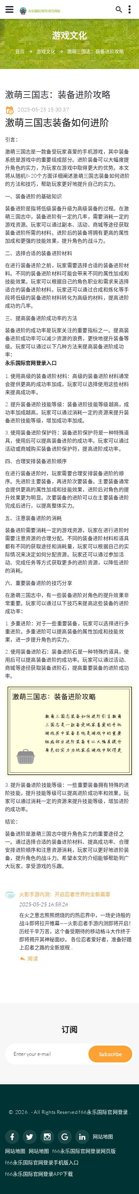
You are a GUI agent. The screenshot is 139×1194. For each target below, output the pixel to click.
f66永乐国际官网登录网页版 (84, 1151)
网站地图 (103, 1136)
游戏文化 (45, 51)
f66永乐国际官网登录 (103, 1112)
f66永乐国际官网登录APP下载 (39, 1174)
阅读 (33, 958)
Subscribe (110, 1054)
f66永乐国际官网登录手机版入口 (42, 1162)
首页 (20, 51)
